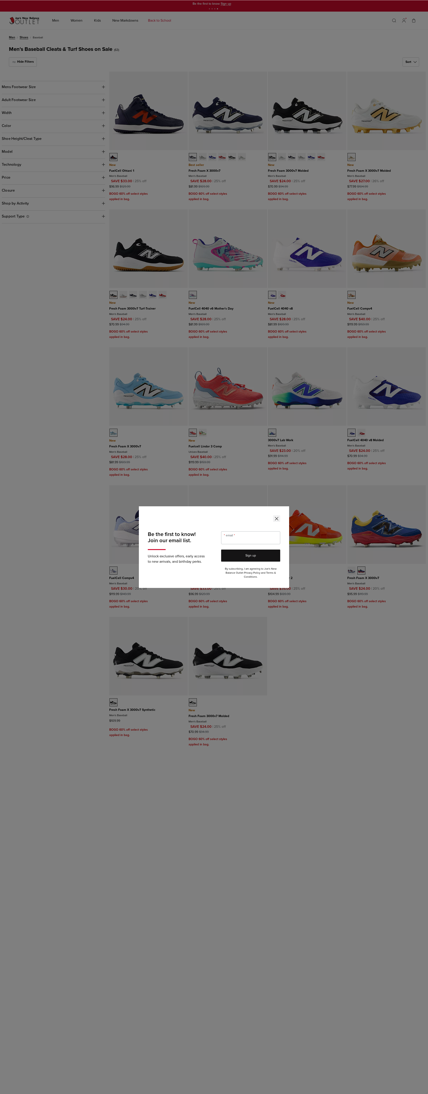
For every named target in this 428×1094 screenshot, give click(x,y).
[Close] (276, 518)
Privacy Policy (252, 573)
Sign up (250, 555)
